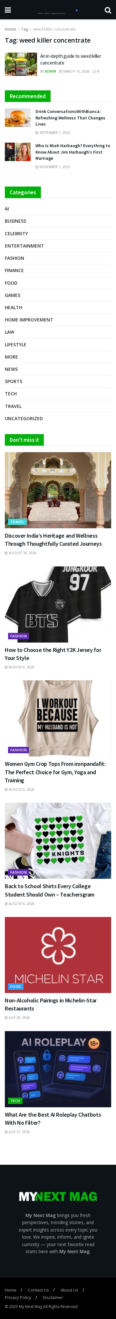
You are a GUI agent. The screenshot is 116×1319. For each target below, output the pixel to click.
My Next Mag (30, 1306)
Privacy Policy (18, 1297)
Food (11, 283)
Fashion (14, 258)
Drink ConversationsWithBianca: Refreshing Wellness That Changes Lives (70, 117)
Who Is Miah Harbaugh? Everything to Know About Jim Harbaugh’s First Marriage (72, 152)
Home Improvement (29, 320)
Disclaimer (53, 1297)
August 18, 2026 (22, 553)
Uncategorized (24, 418)
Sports (13, 381)
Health (13, 307)
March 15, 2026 (76, 71)
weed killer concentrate (54, 29)
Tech (11, 394)
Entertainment (24, 246)
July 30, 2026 (19, 1017)
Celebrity (16, 233)
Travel (13, 406)
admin (50, 71)
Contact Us (38, 1290)
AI (7, 209)
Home (10, 29)
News (11, 369)
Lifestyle (15, 344)
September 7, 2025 (54, 132)
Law (9, 332)
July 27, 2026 (19, 1132)
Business (15, 221)
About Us (69, 1290)
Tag (24, 29)
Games (12, 295)
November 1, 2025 (54, 167)
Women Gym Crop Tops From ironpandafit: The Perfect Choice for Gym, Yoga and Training (55, 772)
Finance (14, 270)
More (11, 357)
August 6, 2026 (21, 667)
